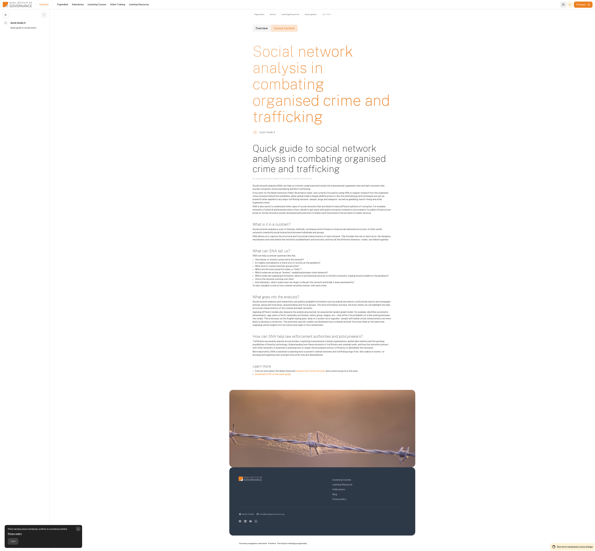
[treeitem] (25, 26)
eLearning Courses (341, 480)
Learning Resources (342, 484)
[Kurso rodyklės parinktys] (44, 15)
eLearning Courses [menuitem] (97, 4)
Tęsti (13, 541)
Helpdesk (44, 4)
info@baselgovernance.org (272, 514)
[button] (563, 5)
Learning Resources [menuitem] (139, 4)
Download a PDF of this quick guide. (273, 374)
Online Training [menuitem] (117, 4)
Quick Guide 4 (18, 23)
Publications (338, 489)
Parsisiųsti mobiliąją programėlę (292, 543)
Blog (334, 494)
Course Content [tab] (284, 28)
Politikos (272, 543)
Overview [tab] (262, 28)
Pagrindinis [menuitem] (62, 4)
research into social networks (310, 371)
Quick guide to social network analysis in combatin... (24, 28)
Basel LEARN (248, 514)
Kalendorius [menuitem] (78, 4)
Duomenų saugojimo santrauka (253, 543)
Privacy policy (15, 534)
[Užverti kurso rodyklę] (5, 15)
